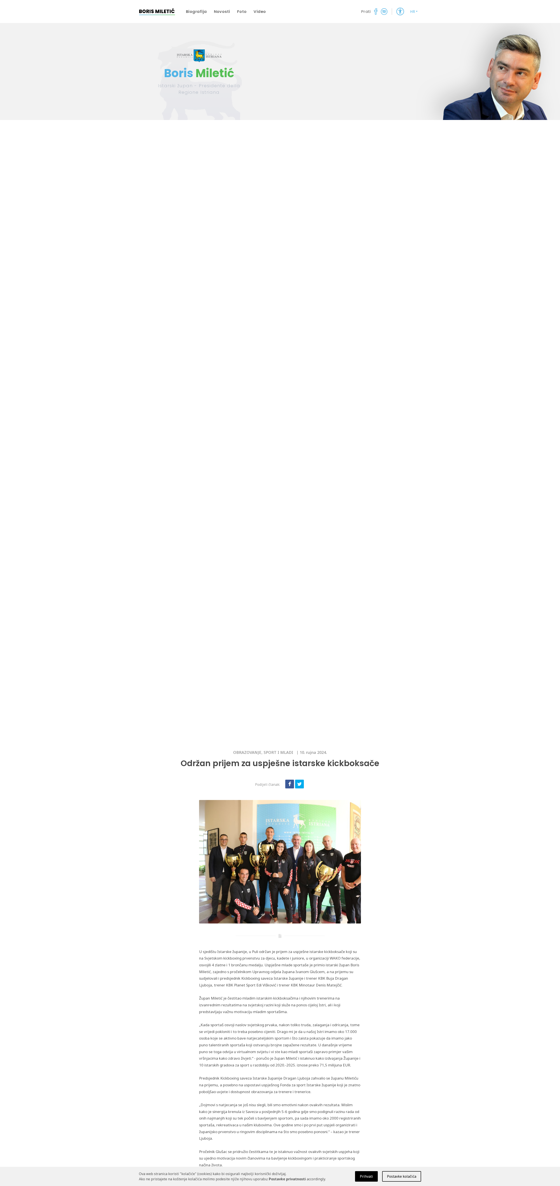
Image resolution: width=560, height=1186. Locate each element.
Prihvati (366, 1176)
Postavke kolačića (401, 1176)
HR (412, 11)
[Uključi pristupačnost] (400, 11)
